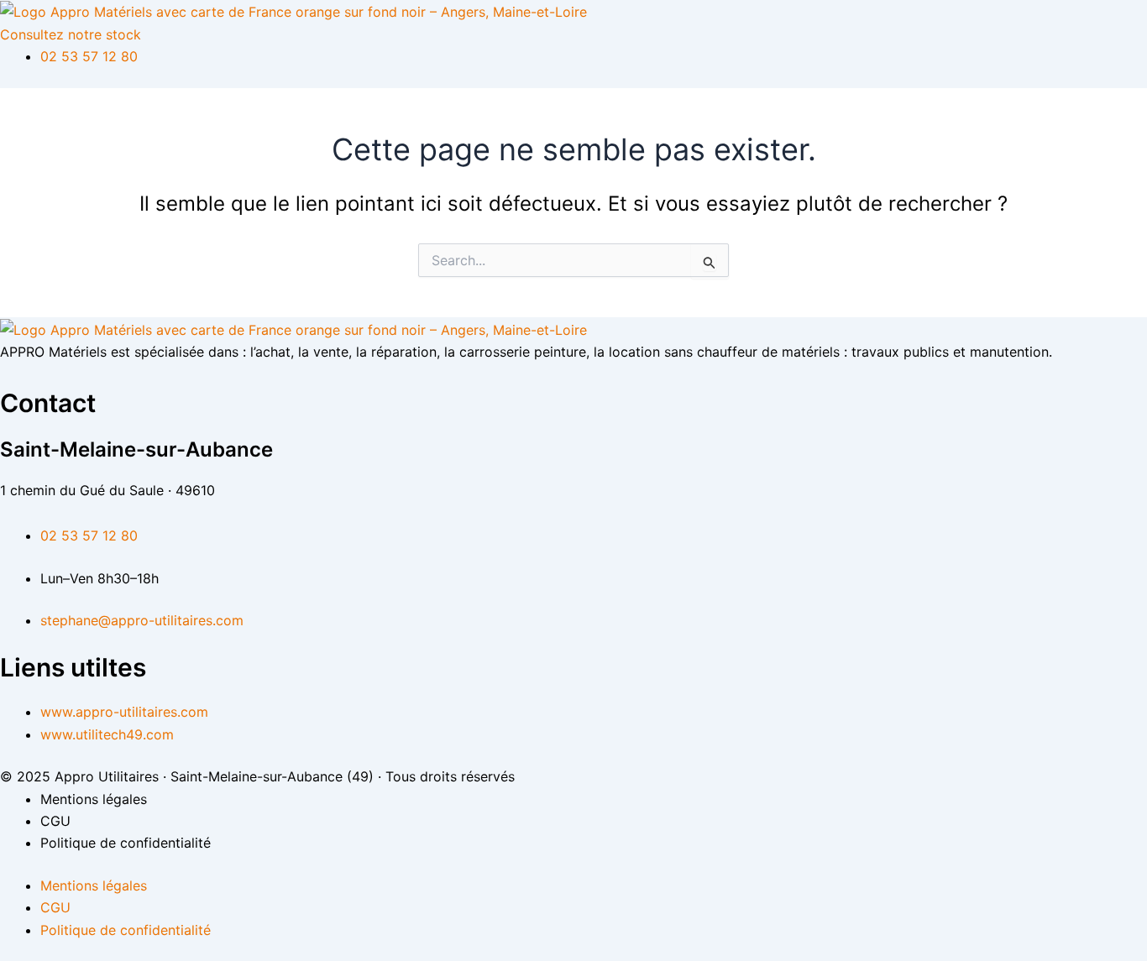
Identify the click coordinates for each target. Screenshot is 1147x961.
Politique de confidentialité (125, 842)
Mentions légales (93, 799)
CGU (55, 820)
